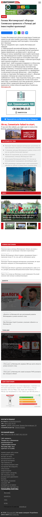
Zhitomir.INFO (11, 513)
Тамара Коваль (20, 427)
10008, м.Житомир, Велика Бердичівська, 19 (21, 425)
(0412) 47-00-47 (9, 434)
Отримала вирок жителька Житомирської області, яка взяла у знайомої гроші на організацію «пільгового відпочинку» (19, 250)
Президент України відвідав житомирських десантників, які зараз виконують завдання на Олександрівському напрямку (20, 262)
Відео (4, 193)
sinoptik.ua (22, 507)
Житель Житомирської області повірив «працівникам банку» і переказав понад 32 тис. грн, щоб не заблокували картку (19, 256)
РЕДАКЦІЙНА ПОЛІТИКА (9, 489)
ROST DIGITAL (14, 514)
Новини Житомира (9, 244)
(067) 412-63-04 (21, 434)
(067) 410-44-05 (10, 423)
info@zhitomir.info (14, 421)
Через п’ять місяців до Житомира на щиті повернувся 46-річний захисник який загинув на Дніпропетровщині (20, 275)
